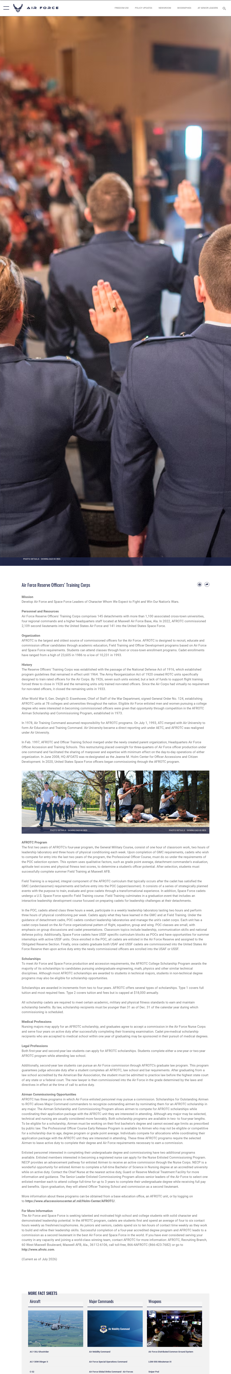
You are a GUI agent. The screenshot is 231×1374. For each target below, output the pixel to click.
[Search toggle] (225, 8)
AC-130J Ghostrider (39, 1351)
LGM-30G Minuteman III (159, 1361)
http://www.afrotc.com (38, 1249)
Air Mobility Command (99, 1351)
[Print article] (199, 584)
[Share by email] (206, 584)
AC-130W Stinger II (39, 1361)
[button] (5, 8)
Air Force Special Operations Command (108, 1361)
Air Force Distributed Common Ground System (170, 1351)
